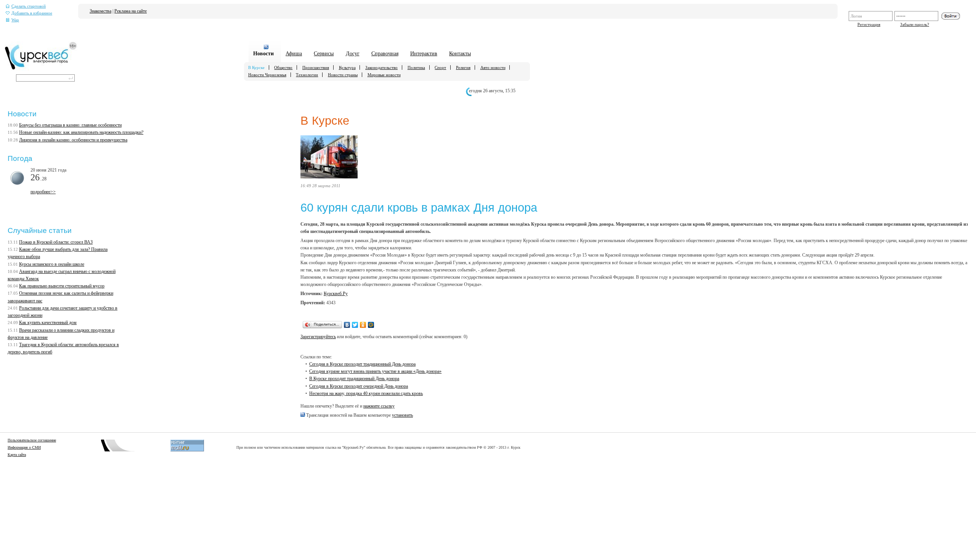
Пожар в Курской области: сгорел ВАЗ (56, 242)
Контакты (460, 53)
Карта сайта (17, 455)
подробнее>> (43, 191)
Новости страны (343, 74)
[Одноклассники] (363, 325)
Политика (416, 67)
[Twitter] (355, 325)
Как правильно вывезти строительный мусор (61, 286)
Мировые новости (384, 74)
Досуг (353, 53)
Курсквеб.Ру (336, 293)
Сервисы (324, 53)
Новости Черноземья (267, 74)
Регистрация (868, 24)
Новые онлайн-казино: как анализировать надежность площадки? (81, 132)
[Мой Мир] (371, 325)
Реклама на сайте (130, 11)
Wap (15, 20)
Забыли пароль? (914, 24)
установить (402, 415)
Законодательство (381, 67)
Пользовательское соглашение (32, 440)
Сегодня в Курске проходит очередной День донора (358, 386)
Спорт (440, 67)
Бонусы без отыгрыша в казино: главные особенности (70, 125)
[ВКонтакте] (347, 325)
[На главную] (41, 69)
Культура (347, 67)
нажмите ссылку (379, 406)
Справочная (384, 53)
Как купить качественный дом (48, 322)
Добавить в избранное (31, 13)
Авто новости (493, 67)
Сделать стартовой (28, 6)
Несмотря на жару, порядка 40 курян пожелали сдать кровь (366, 393)
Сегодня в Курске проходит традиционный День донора (362, 364)
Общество (283, 67)
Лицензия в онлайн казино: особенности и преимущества (73, 140)
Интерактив (423, 53)
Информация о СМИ (24, 447)
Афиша (294, 53)
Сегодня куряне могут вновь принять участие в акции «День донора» (375, 371)
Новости (263, 53)
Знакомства (100, 11)
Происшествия (315, 67)
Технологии (307, 74)
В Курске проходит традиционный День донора (354, 378)
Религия (463, 67)
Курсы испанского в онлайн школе (51, 264)
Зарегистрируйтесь (318, 336)
